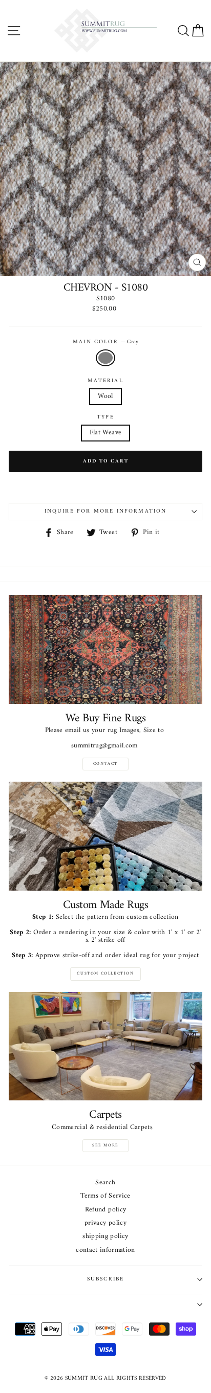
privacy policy (105, 1223)
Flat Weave (105, 433)
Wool (105, 396)
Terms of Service (105, 1196)
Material (105, 381)
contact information (105, 1250)
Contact (105, 763)
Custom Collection (105, 973)
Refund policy (105, 1210)
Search (105, 1183)
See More (105, 1145)
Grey (105, 357)
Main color (105, 342)
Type (105, 417)
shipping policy (105, 1237)
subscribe (105, 1279)
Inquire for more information (106, 511)
